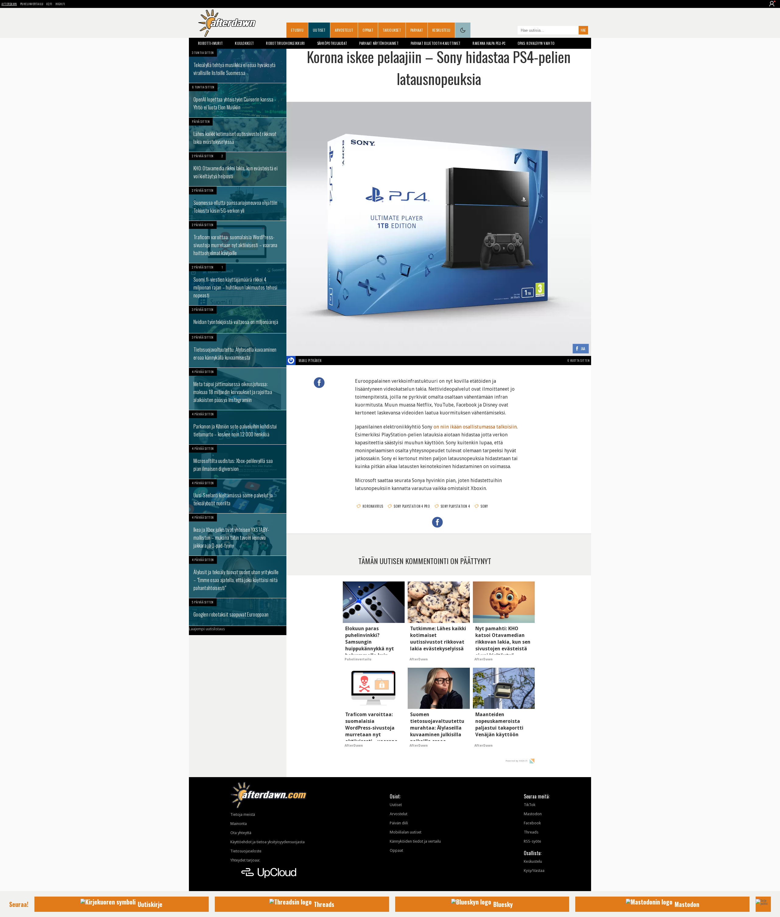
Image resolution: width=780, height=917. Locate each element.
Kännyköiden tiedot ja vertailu (415, 841)
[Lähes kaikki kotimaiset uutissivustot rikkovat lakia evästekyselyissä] (237, 135)
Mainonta (238, 823)
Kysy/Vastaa (534, 870)
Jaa (583, 348)
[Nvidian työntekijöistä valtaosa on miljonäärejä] (237, 319)
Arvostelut (344, 30)
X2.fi (49, 4)
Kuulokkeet (244, 43)
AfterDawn (9, 4)
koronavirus (373, 506)
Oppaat (368, 30)
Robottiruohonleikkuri (285, 43)
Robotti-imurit (210, 43)
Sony (484, 506)
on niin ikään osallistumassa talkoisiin (475, 427)
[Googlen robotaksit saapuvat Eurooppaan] (237, 612)
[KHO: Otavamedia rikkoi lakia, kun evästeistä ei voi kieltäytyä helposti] (237, 169)
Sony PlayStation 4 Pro (412, 506)
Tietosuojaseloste (245, 851)
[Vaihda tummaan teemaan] (462, 30)
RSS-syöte (532, 841)
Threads (531, 832)
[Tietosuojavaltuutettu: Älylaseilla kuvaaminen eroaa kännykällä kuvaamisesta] (237, 350)
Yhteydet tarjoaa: (245, 860)
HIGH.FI (60, 4)
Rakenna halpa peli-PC (489, 43)
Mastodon (533, 814)
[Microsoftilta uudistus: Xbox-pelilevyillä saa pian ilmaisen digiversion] (237, 462)
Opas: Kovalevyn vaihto (536, 43)
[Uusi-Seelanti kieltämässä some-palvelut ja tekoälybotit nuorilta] (237, 496)
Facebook (532, 823)
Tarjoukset (392, 30)
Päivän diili (399, 823)
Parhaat (416, 30)
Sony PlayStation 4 (455, 506)
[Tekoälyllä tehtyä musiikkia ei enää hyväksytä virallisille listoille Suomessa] (237, 66)
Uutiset (319, 30)
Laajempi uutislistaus (207, 629)
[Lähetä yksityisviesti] (329, 360)
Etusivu (297, 30)
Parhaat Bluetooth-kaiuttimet (435, 43)
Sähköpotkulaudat (332, 43)
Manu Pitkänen (310, 360)
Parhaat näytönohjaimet (379, 43)
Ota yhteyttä (240, 832)
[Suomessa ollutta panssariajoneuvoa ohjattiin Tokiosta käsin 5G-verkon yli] (237, 204)
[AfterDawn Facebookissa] (511, 30)
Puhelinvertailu (32, 4)
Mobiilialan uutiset (405, 832)
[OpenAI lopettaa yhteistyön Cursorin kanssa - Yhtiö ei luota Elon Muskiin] (237, 100)
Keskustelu (441, 30)
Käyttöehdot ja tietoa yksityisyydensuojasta (267, 842)
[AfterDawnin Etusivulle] (227, 23)
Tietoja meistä (242, 814)
